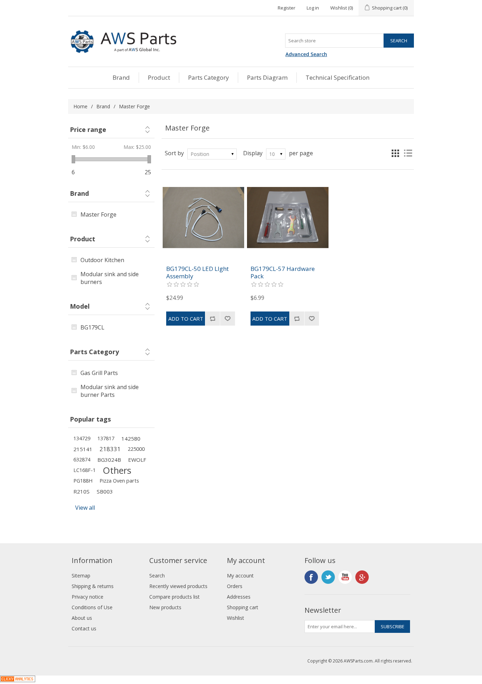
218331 (110, 449)
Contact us (84, 628)
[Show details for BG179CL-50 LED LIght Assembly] (203, 217)
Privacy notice (87, 596)
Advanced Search (306, 54)
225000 (136, 449)
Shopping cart (242, 607)
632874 (81, 459)
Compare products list (174, 596)
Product (159, 77)
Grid (395, 153)
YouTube (345, 577)
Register (286, 8)
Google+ (362, 577)
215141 (82, 449)
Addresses (239, 596)
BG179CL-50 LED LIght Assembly (197, 272)
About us (82, 618)
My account (240, 575)
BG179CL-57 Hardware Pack (283, 272)
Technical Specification (337, 77)
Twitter (328, 577)
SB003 (105, 491)
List (408, 153)
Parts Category (208, 77)
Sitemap (81, 575)
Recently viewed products (178, 586)
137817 (105, 438)
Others (117, 470)
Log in (313, 8)
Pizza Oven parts (119, 480)
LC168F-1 (84, 470)
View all (85, 508)
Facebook (311, 577)
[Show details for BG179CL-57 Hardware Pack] (288, 217)
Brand (121, 77)
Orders (234, 586)
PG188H (82, 480)
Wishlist (235, 618)
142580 (130, 438)
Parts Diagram (267, 77)
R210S (81, 491)
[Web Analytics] (17, 680)
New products (165, 607)
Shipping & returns (93, 586)
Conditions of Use (92, 607)
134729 (81, 438)
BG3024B (109, 459)
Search (157, 575)
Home (80, 106)
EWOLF (137, 459)
